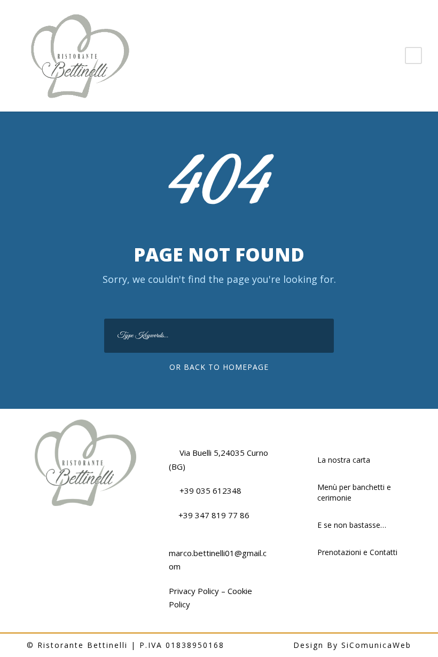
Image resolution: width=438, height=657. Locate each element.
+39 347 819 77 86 (213, 515)
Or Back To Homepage (219, 367)
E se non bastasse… (351, 525)
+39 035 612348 (210, 490)
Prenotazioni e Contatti (357, 552)
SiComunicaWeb (376, 645)
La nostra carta (343, 460)
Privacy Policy (194, 590)
